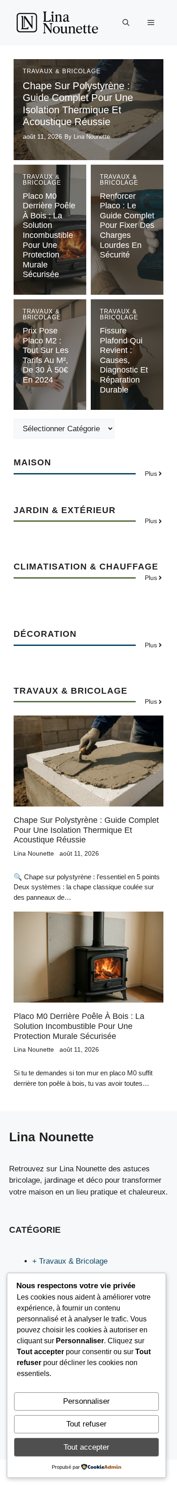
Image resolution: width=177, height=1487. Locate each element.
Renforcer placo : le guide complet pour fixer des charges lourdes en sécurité (127, 226)
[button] (125, 22)
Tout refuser (86, 1424)
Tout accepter (86, 1447)
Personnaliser (86, 1401)
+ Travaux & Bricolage (70, 1261)
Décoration (45, 634)
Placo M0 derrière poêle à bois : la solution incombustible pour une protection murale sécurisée (49, 235)
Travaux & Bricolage (62, 71)
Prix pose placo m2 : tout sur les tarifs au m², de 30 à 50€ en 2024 (46, 355)
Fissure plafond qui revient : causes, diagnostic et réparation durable (124, 360)
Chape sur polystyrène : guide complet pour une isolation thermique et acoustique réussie (78, 103)
